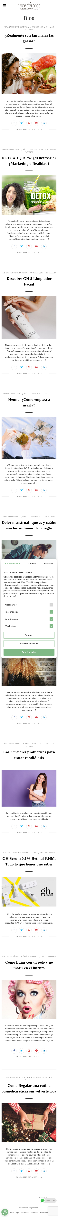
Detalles (32, 563)
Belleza (52, 273)
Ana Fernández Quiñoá (18, 27)
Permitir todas (29, 652)
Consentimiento (13, 563)
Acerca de (48, 563)
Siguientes (45, 1197)
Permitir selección (29, 643)
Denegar (29, 635)
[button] (4, 6)
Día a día (51, 517)
